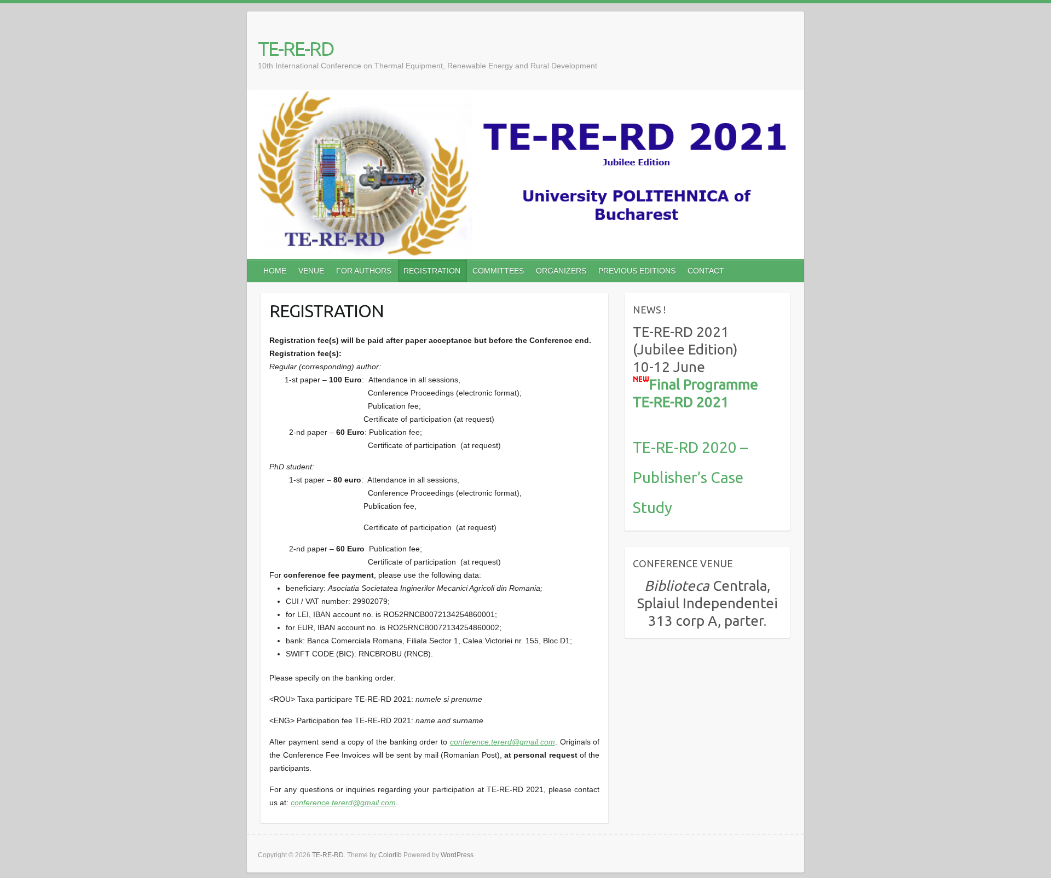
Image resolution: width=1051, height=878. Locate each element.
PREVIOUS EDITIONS (636, 270)
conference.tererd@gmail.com (502, 741)
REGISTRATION (431, 270)
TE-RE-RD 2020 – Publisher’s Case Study (690, 477)
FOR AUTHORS (363, 270)
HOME (274, 270)
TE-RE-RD (296, 48)
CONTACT (706, 270)
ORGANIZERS (561, 270)
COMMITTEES (498, 270)
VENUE (311, 270)
